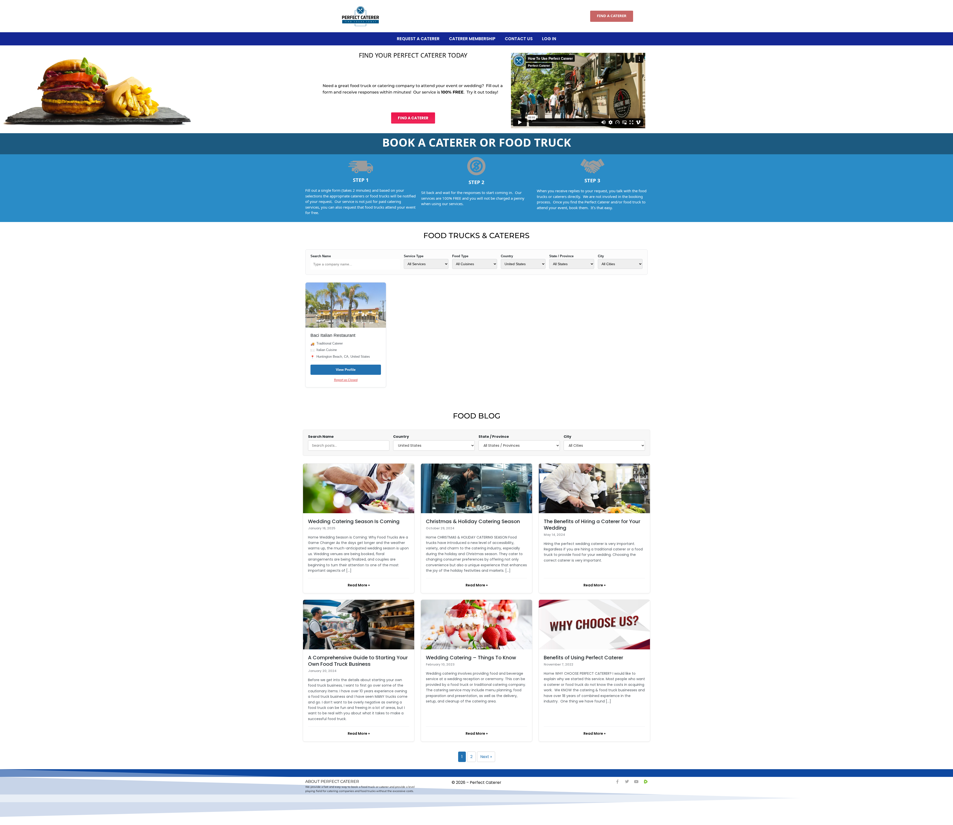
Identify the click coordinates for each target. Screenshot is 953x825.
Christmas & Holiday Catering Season (473, 521)
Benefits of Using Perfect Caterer (583, 657)
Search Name (320, 256)
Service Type (413, 256)
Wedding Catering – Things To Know (471, 657)
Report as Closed (346, 380)
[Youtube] (636, 782)
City (601, 256)
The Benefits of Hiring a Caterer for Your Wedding (592, 524)
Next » (486, 757)
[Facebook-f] (617, 782)
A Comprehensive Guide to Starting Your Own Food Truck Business (358, 660)
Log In (549, 39)
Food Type (460, 256)
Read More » (359, 585)
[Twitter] (627, 782)
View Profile (346, 370)
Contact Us (519, 39)
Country (507, 256)
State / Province (561, 256)
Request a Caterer (418, 39)
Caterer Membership (472, 39)
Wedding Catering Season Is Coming (354, 521)
